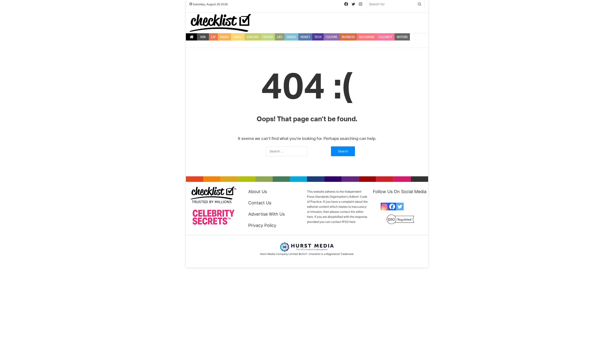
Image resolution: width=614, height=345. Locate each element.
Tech (317, 37)
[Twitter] (400, 206)
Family (224, 37)
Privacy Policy (262, 225)
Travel (237, 37)
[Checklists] (220, 23)
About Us (257, 191)
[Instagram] (384, 206)
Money (305, 37)
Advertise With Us (266, 214)
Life (279, 37)
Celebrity (385, 37)
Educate (253, 37)
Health (268, 37)
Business (348, 37)
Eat (213, 37)
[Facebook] (392, 206)
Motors (402, 37)
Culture (331, 37)
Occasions (366, 37)
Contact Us (259, 202)
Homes (291, 37)
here (352, 222)
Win (203, 37)
